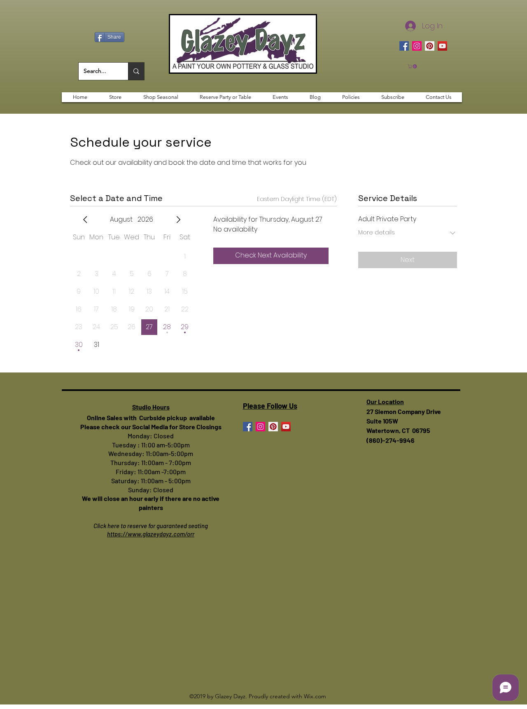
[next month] (178, 220)
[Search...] (136, 71)
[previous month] (85, 220)
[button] (413, 66)
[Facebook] (404, 46)
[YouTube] (442, 46)
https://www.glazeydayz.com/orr (150, 534)
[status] (297, 199)
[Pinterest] (429, 46)
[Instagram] (417, 46)
